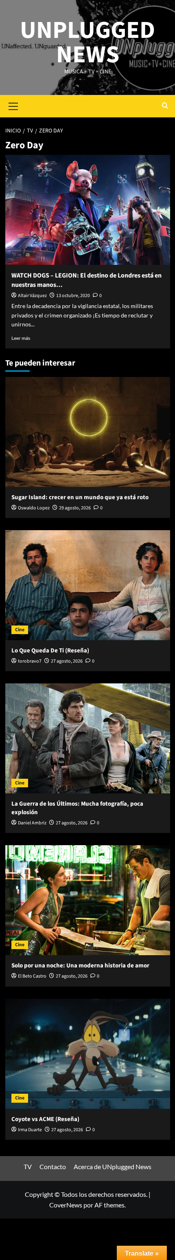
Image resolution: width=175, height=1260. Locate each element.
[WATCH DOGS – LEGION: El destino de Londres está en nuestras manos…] (87, 210)
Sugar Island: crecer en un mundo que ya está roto (80, 497)
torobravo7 (30, 661)
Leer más (20, 338)
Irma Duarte (30, 1129)
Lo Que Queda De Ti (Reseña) (50, 650)
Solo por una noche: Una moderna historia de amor (80, 965)
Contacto (52, 1166)
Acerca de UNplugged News (112, 1166)
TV (28, 1166)
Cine (19, 629)
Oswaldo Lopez (34, 507)
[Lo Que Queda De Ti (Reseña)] (87, 585)
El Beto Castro (32, 976)
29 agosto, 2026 (75, 507)
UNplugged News (87, 42)
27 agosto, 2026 (67, 661)
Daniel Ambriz (32, 822)
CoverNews (65, 1205)
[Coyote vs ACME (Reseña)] (87, 1054)
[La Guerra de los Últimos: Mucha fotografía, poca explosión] (87, 738)
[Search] (165, 106)
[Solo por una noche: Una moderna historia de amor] (87, 900)
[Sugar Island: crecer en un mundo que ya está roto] (87, 432)
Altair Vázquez (32, 295)
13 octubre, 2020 (73, 295)
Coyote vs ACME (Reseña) (45, 1119)
